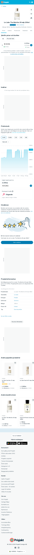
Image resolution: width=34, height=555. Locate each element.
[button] (31, 9)
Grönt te (16, 300)
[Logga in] (32, 2)
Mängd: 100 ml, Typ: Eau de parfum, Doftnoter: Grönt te (17, 27)
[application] (17, 161)
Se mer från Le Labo (6, 316)
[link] (9, 375)
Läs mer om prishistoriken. (19, 132)
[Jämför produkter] (31, 18)
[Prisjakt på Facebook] (15, 547)
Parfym (4, 6)
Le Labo (16, 294)
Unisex (16, 306)
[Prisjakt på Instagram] (19, 547)
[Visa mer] (2, 45)
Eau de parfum (18, 309)
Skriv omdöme (20, 25)
